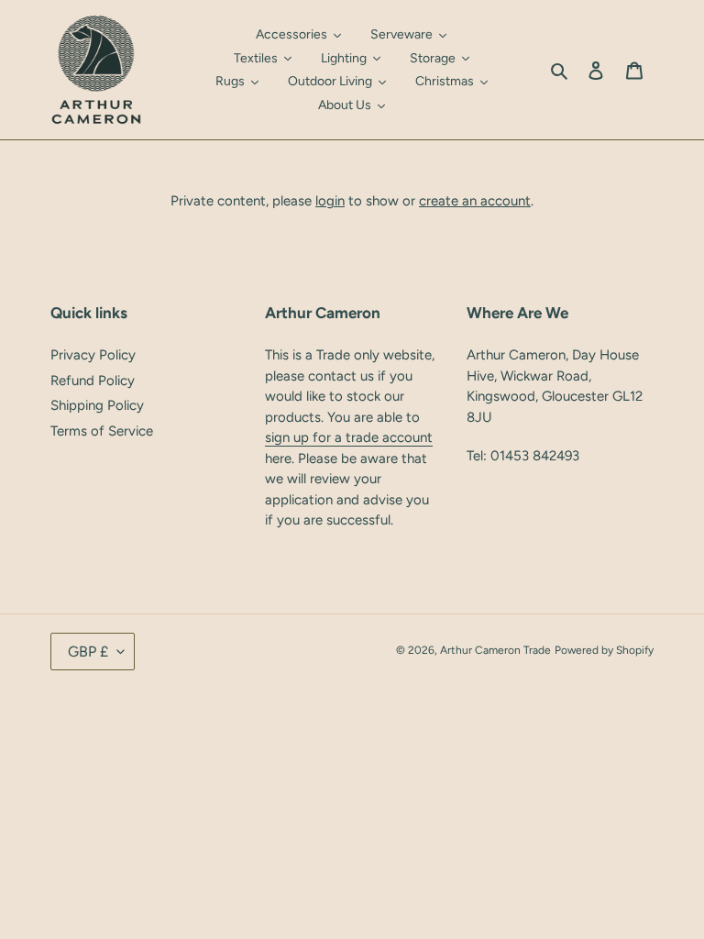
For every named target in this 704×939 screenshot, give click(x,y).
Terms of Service (101, 431)
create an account (475, 201)
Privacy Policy (93, 355)
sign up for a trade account (349, 437)
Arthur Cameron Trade (495, 650)
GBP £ (88, 651)
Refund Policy (92, 380)
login (330, 201)
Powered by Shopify (604, 650)
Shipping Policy (97, 405)
